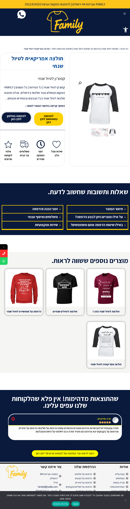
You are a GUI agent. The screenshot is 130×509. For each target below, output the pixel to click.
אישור (75, 504)
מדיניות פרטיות (60, 504)
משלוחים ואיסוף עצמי (43, 217)
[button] (125, 29)
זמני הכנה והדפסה (45, 209)
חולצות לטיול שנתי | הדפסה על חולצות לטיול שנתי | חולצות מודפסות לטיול (85, 48)
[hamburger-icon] (124, 13)
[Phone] (4, 253)
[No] (125, 500)
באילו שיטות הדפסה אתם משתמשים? (97, 224)
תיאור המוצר (114, 209)
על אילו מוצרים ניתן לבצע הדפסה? (99, 217)
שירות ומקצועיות (46, 224)
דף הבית (124, 48)
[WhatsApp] (4, 261)
